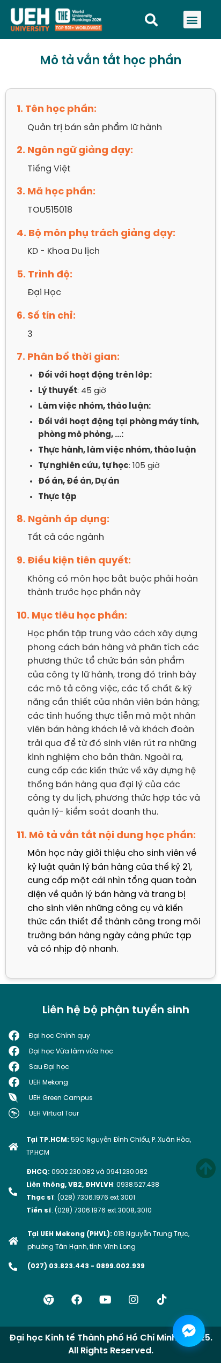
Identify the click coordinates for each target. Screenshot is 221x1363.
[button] (192, 19)
